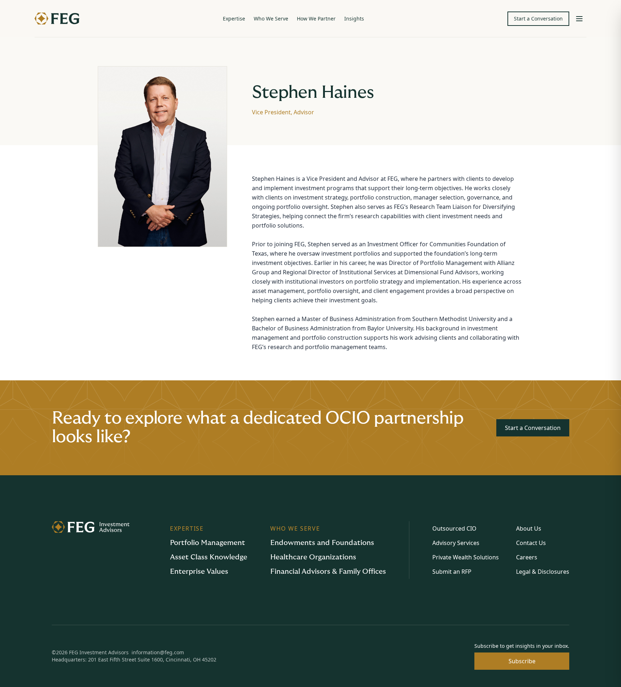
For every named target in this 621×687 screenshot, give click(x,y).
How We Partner (316, 18)
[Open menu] (579, 19)
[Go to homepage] (91, 550)
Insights (354, 18)
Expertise (234, 18)
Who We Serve (271, 18)
